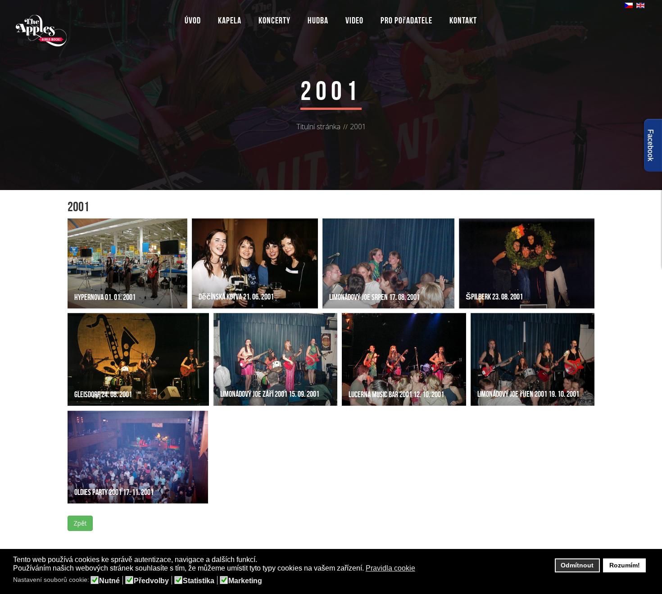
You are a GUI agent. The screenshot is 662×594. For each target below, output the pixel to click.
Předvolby (151, 581)
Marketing (245, 581)
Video (354, 20)
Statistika (198, 581)
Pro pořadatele (406, 20)
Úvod (193, 20)
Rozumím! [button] (624, 565)
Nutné (109, 581)
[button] (421, 568)
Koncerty (274, 20)
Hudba (318, 20)
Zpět (80, 523)
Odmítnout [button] (577, 565)
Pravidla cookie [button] (390, 568)
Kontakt (463, 20)
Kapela (229, 20)
